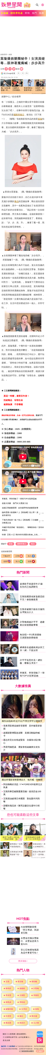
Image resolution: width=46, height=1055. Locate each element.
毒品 (16, 201)
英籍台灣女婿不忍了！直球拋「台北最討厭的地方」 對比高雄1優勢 (39, 853)
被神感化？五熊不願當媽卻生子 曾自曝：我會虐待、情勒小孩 (16, 845)
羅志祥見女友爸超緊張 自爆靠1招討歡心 (22, 741)
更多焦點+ (23, 961)
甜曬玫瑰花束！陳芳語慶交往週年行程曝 (21, 807)
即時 (27, 13)
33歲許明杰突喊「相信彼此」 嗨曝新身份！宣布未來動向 (23, 528)
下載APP (6, 556)
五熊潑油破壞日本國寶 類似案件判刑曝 (21, 800)
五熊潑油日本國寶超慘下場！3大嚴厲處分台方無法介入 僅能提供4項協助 (16, 853)
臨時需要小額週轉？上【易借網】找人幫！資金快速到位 (20, 513)
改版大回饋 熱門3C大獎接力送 (15, 503)
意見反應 (6, 1040)
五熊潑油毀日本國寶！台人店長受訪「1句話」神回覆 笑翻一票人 (34, 838)
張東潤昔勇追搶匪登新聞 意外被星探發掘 (22, 727)
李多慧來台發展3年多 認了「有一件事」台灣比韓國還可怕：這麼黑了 (28, 89)
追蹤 (5, 561)
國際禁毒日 (19, 115)
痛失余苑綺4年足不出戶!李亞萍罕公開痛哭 (22, 721)
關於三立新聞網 (9, 1034)
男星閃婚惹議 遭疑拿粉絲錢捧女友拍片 (21, 748)
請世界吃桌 (17, 13)
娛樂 (10, 54)
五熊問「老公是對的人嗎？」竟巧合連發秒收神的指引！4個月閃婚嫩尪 (40, 89)
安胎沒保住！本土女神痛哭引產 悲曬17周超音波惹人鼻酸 (39, 845)
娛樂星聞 (3, 54)
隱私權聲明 (21, 1034)
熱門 (34, 13)
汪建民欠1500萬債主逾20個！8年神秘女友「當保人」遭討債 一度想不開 (17, 89)
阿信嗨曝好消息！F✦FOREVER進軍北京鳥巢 (22, 785)
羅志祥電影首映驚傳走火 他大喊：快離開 (22, 780)
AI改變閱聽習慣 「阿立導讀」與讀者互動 (30, 930)
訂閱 (17, 556)
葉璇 (40, 119)
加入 (29, 556)
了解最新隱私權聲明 (27, 1051)
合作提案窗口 (24, 1037)
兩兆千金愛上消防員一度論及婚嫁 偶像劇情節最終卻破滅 (11, 838)
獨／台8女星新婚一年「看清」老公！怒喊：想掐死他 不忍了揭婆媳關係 (5, 89)
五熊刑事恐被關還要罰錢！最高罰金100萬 (22, 793)
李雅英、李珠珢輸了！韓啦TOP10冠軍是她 (19, 499)
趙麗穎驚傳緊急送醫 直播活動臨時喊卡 (21, 734)
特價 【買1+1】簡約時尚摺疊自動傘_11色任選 (22, 535)
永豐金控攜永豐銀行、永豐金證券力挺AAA (30, 941)
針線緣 (4, 13)
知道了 (41, 1051)
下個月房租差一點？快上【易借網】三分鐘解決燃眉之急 (20, 521)
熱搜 (41, 13)
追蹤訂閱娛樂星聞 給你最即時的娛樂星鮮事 (20, 508)
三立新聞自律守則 (10, 1037)
